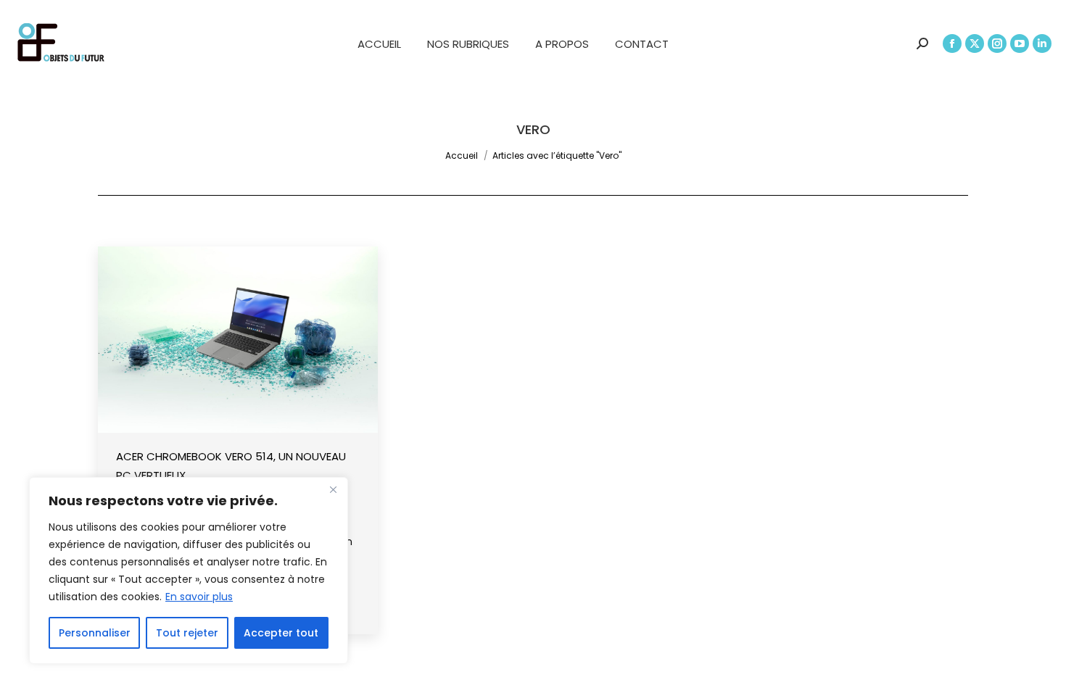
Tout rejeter (187, 633)
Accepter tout (281, 633)
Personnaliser (95, 633)
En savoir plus (199, 596)
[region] (188, 570)
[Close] (333, 489)
